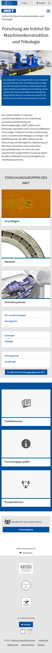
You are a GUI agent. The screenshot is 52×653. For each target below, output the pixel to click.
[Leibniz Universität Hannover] (9, 3)
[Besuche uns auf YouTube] (22, 631)
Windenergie (10, 361)
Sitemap (41, 644)
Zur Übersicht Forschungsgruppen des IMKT (26, 372)
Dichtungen (10, 335)
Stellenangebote (26, 529)
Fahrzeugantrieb (12, 355)
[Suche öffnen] (49, 3)
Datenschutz (12, 644)
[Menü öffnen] (48, 12)
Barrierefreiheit (27, 644)
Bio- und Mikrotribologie (15, 315)
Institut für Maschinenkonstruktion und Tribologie (23, 18)
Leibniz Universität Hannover (23, 640)
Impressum (43, 640)
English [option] (42, 3)
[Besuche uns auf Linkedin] (29, 631)
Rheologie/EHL (11, 321)
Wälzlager (9, 341)
